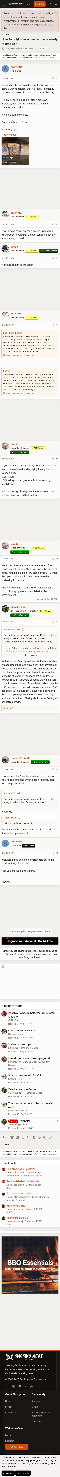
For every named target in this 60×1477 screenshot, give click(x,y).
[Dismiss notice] (55, 13)
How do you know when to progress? (29, 1058)
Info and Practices (30, 1048)
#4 (57, 325)
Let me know (11, 24)
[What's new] (49, 4)
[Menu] (4, 4)
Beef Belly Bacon (12, 332)
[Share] (53, 79)
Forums (8, 1406)
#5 (57, 458)
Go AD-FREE (17, 1446)
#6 (57, 558)
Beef (8, 1188)
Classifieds (37, 1421)
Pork (16, 1020)
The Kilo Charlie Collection (21, 1168)
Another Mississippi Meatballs (22, 1181)
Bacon (6, 370)
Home (8, 1401)
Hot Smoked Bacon (32, 1092)
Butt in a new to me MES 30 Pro (26, 1075)
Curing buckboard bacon (22, 1030)
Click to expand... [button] (30, 655)
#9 (57, 853)
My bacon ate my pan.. (21, 1044)
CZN (10, 1020)
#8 (57, 769)
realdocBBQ (14, 1110)
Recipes (36, 1401)
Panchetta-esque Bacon (22, 1089)
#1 (57, 78)
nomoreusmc (14, 1061)
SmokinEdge (14, 1092)
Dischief (12, 1034)
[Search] (56, 4)
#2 (57, 224)
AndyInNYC (10, 48)
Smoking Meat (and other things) (41, 1414)
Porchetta (24, 1120)
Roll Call (10, 1212)
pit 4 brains (14, 1048)
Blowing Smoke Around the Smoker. (24, 1175)
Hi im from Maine (15, 1205)
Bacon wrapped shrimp (19, 1193)
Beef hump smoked (17, 1217)
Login (8, 1435)
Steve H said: (10, 817)
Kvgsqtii (12, 1079)
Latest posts (9, 1163)
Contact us (10, 1412)
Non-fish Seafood (15, 1200)
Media (35, 1406)
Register (9, 1441)
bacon (42, 48)
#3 (57, 258)
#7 (57, 621)
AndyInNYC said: (12, 629)
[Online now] (7, 251)
